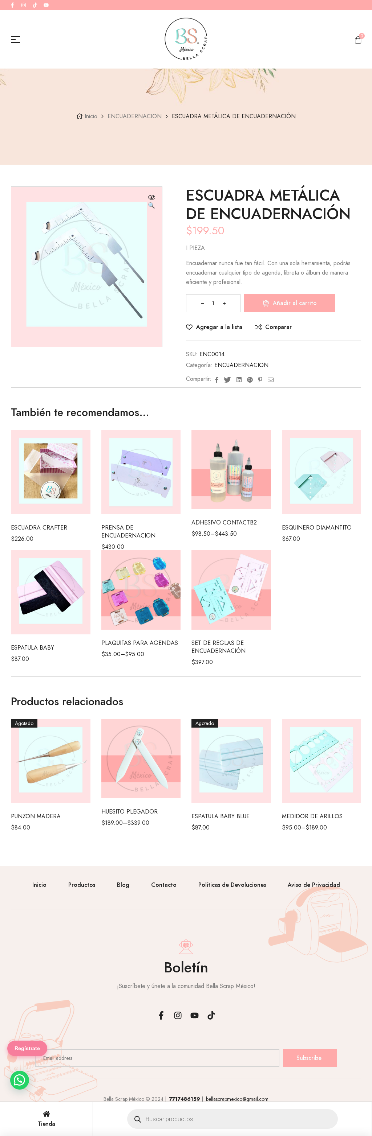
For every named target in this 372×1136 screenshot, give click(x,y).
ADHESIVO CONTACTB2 (224, 522)
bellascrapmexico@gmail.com (236, 1099)
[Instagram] (24, 5)
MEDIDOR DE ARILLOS (312, 816)
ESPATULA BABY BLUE (220, 816)
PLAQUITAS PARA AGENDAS (139, 643)
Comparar (278, 327)
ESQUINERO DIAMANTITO (317, 527)
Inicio (91, 116)
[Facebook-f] (12, 5)
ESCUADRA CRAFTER (39, 527)
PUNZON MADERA (36, 816)
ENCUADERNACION (135, 116)
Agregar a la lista (219, 327)
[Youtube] (46, 5)
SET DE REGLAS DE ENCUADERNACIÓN (218, 647)
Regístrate (27, 1048)
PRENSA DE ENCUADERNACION (128, 531)
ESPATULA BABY (32, 647)
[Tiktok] (35, 5)
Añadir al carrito (295, 303)
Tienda (46, 1124)
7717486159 (185, 1099)
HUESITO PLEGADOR (129, 811)
